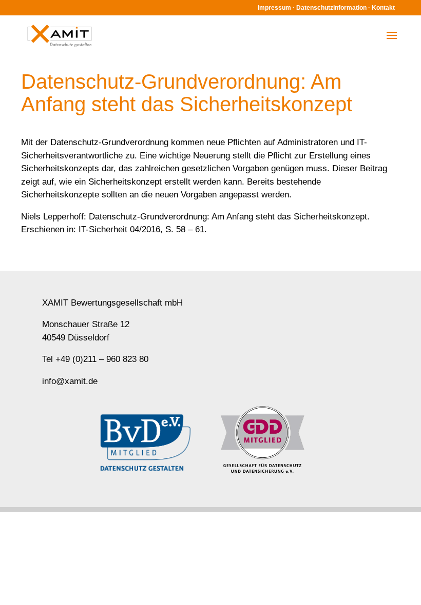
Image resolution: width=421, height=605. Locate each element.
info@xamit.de (70, 381)
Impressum (274, 7)
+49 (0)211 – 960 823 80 (101, 359)
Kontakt (383, 7)
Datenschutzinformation (331, 7)
